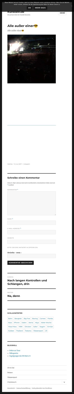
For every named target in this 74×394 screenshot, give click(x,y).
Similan (50, 327)
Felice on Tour (14, 350)
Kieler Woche (46, 323)
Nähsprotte (13, 353)
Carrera (42, 318)
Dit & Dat (10, 368)
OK (29, 8)
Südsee (11, 331)
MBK (20, 327)
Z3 (46, 331)
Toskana (28, 331)
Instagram (27, 164)
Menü (62, 13)
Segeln (42, 327)
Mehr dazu (40, 8)
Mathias (9, 164)
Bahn (10, 318)
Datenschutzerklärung (23, 388)
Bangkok (18, 318)
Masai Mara (12, 327)
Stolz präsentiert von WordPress (42, 388)
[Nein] (72, 6)
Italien (24, 323)
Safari (35, 327)
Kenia (31, 323)
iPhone (16, 323)
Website (10, 238)
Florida (50, 318)
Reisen (10, 372)
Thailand (19, 331)
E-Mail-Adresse (14, 228)
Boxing (35, 318)
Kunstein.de (15, 11)
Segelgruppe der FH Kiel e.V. (20, 356)
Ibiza (10, 323)
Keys (37, 323)
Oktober (28, 327)
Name (10, 219)
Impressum (11, 382)
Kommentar (12, 190)
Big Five (27, 318)
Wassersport (38, 331)
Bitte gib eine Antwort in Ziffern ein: (22, 247)
